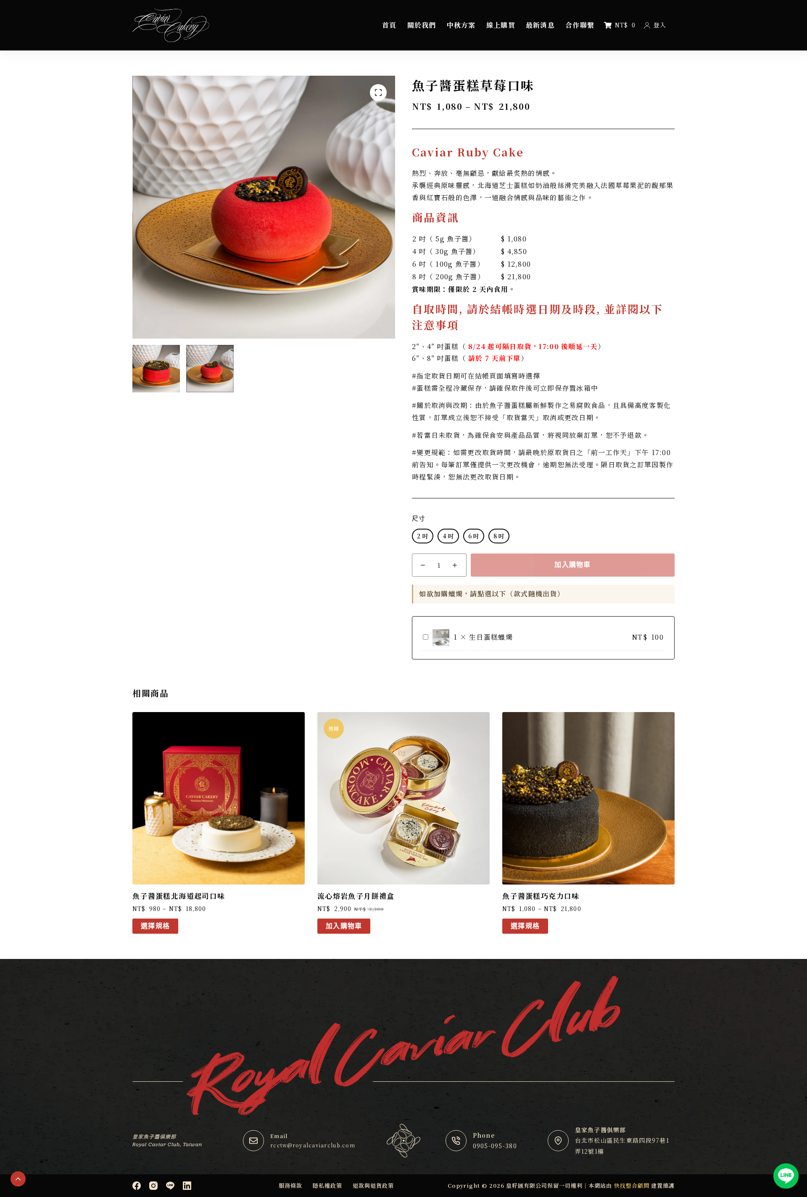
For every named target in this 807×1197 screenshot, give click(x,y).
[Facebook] (136, 1185)
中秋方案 (461, 25)
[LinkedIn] (187, 1185)
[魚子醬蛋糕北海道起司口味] (218, 798)
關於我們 (421, 25)
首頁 (389, 25)
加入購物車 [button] (344, 926)
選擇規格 (155, 926)
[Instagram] (153, 1185)
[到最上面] (18, 1178)
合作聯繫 (579, 25)
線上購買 (500, 25)
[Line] (170, 1185)
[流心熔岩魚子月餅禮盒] (403, 798)
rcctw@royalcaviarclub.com (312, 1145)
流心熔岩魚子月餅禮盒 (356, 895)
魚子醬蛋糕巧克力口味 (541, 895)
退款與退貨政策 (373, 1185)
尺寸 (418, 518)
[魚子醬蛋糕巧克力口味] (588, 798)
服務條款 (290, 1185)
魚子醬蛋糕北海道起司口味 (178, 895)
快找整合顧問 (631, 1185)
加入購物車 (572, 564)
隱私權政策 (327, 1185)
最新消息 (540, 25)
